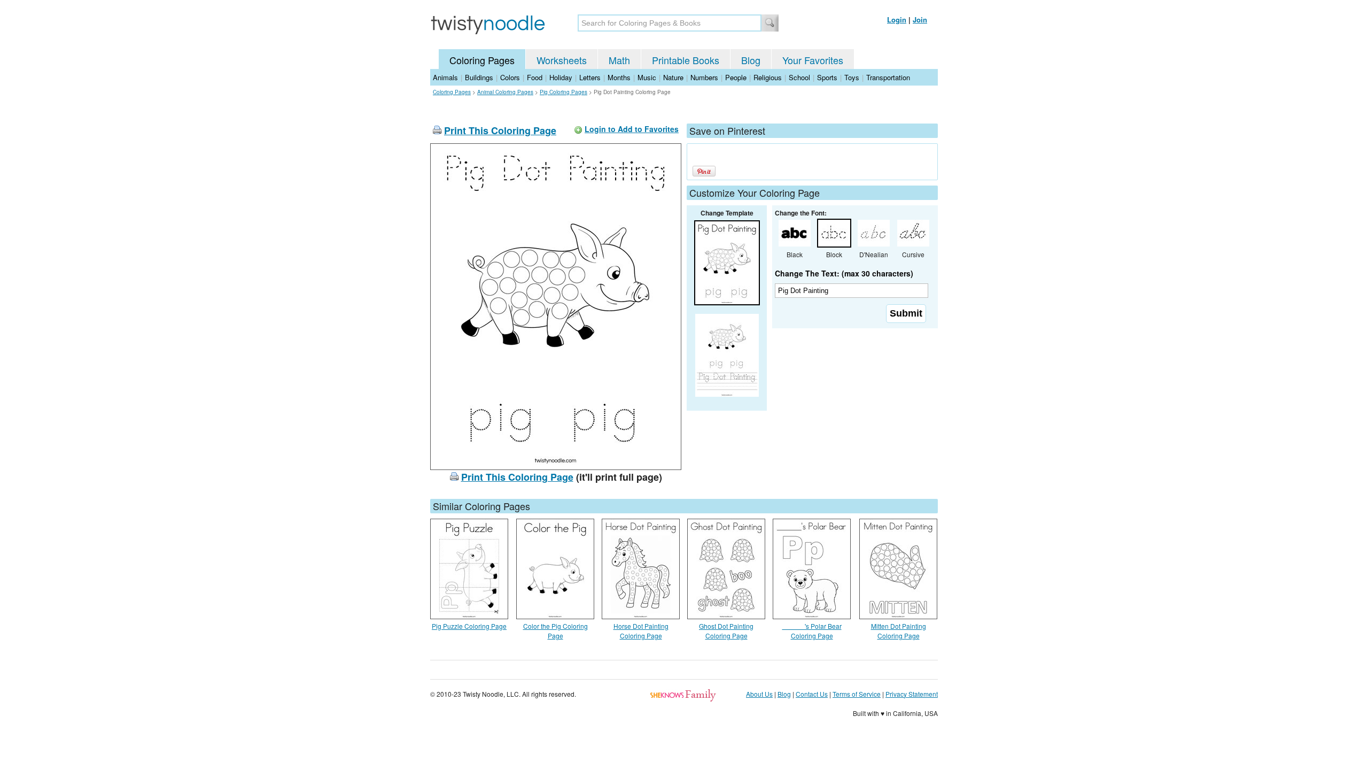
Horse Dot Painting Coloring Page (641, 630)
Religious (767, 77)
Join (920, 19)
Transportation (888, 77)
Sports (827, 77)
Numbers (704, 77)
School (799, 77)
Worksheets (562, 60)
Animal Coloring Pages (505, 92)
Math (619, 60)
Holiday (560, 77)
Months (619, 77)
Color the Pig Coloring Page (555, 630)
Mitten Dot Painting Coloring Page (898, 630)
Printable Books (685, 60)
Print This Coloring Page (500, 130)
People (736, 77)
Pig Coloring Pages (563, 92)
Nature (673, 77)
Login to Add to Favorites (632, 129)
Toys (851, 77)
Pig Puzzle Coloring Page (469, 625)
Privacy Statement (911, 693)
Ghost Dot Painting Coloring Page (726, 630)
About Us (759, 693)
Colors (510, 77)
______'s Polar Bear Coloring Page (812, 630)
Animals (445, 77)
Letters (590, 77)
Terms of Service (857, 693)
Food (534, 77)
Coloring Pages (482, 60)
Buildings (479, 77)
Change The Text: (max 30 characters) (844, 273)
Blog (750, 60)
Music (647, 77)
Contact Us (812, 693)
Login (896, 19)
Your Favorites (812, 60)
